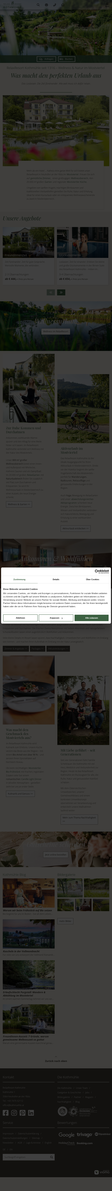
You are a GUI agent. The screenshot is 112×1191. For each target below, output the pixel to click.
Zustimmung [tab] (19, 579)
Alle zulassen (91, 618)
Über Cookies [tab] (92, 579)
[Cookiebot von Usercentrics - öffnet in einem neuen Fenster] (97, 572)
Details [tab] (56, 579)
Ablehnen (20, 618)
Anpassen (54, 618)
